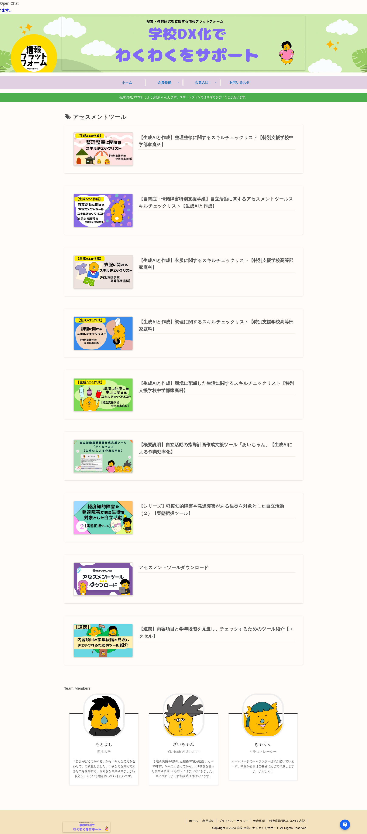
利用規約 (208, 821)
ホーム (193, 821)
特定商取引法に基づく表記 (287, 821)
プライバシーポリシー (233, 821)
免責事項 (259, 821)
